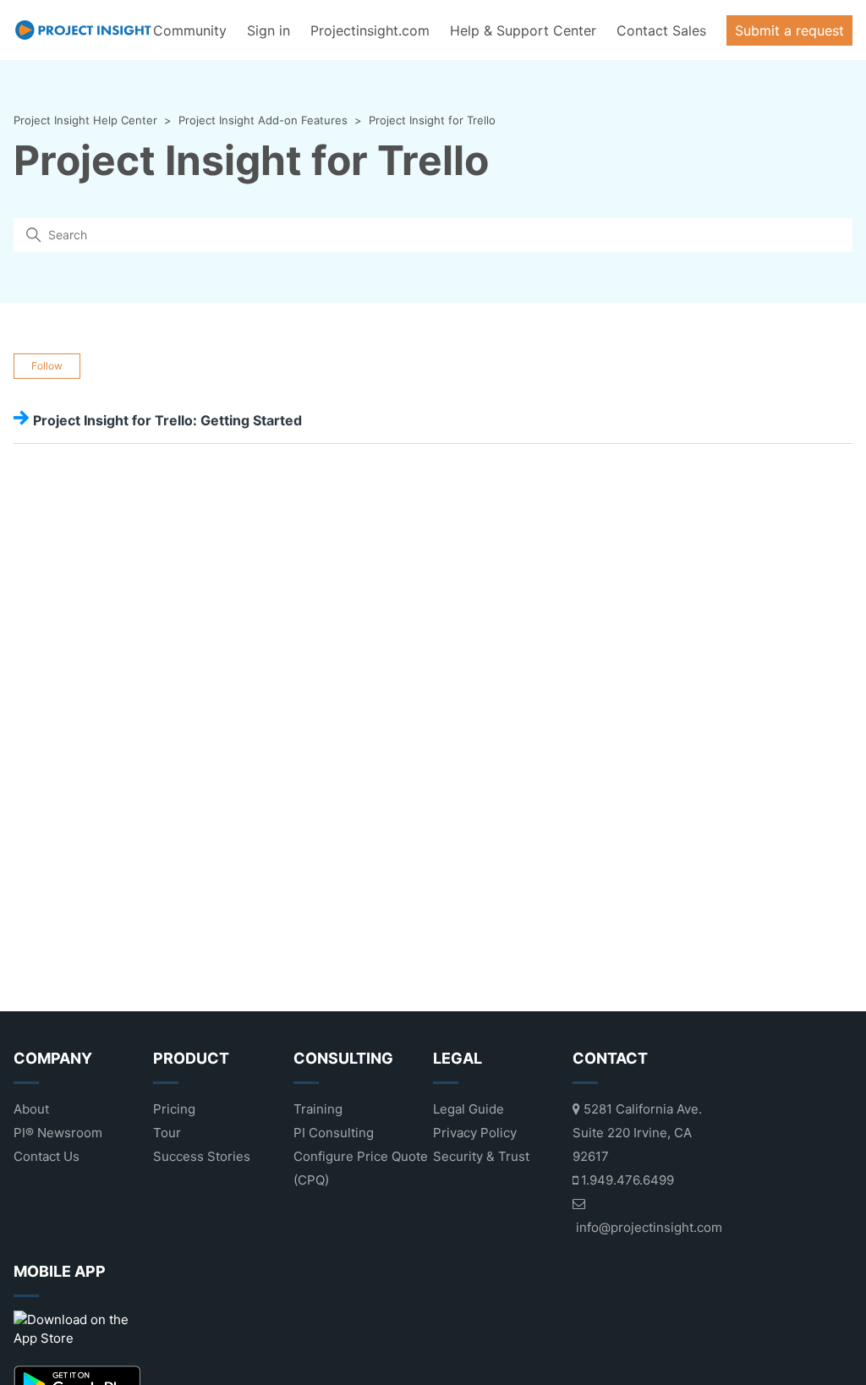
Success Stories (201, 1156)
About (31, 1109)
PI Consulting (333, 1133)
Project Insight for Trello (432, 120)
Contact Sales (661, 30)
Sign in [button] (268, 30)
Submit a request (789, 30)
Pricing (174, 1109)
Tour (167, 1133)
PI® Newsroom (58, 1133)
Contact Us (46, 1156)
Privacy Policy (475, 1133)
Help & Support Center (523, 30)
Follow (47, 365)
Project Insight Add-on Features (263, 120)
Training (318, 1109)
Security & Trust (481, 1156)
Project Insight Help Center (85, 120)
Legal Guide (468, 1109)
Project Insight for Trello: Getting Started (167, 420)
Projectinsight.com (370, 30)
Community (190, 30)
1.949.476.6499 (626, 1180)
